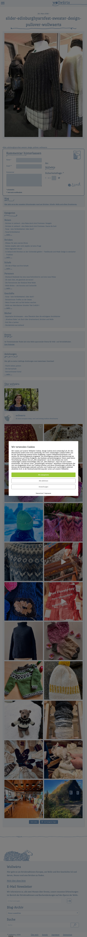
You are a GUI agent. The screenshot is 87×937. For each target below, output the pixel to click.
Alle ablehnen (43, 481)
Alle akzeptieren (43, 475)
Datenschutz (39, 493)
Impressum (48, 493)
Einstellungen (43, 487)
